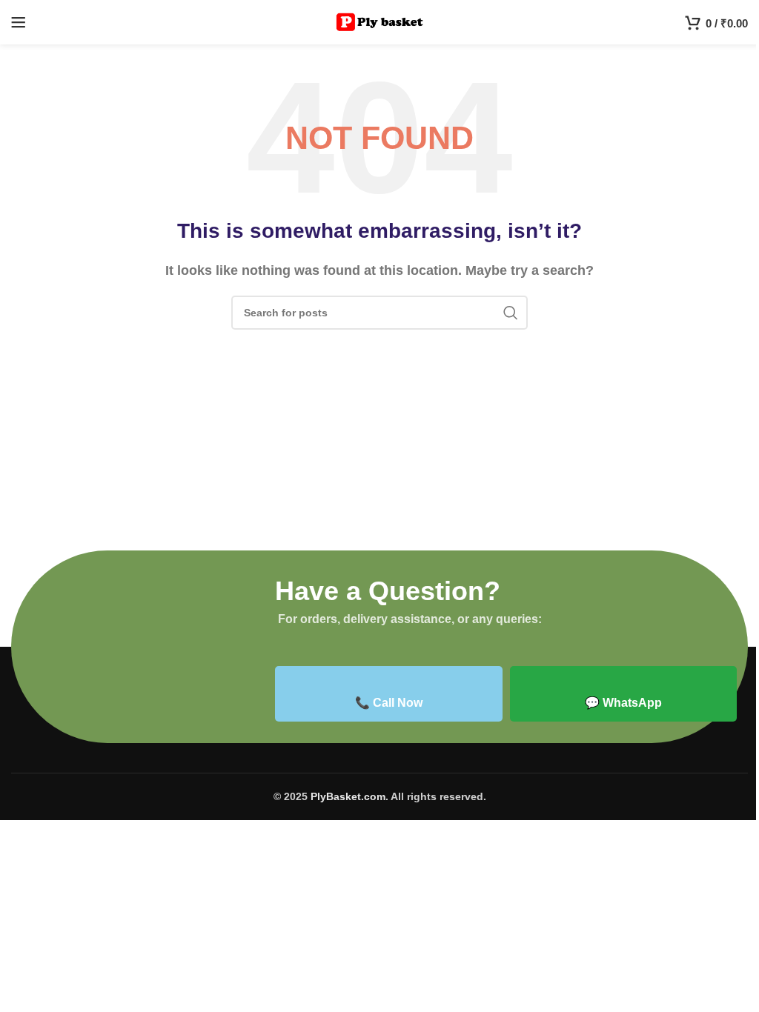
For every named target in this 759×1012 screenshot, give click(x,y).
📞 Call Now (388, 702)
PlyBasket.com (348, 796)
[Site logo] (380, 21)
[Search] (511, 313)
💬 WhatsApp (623, 702)
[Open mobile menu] (18, 22)
